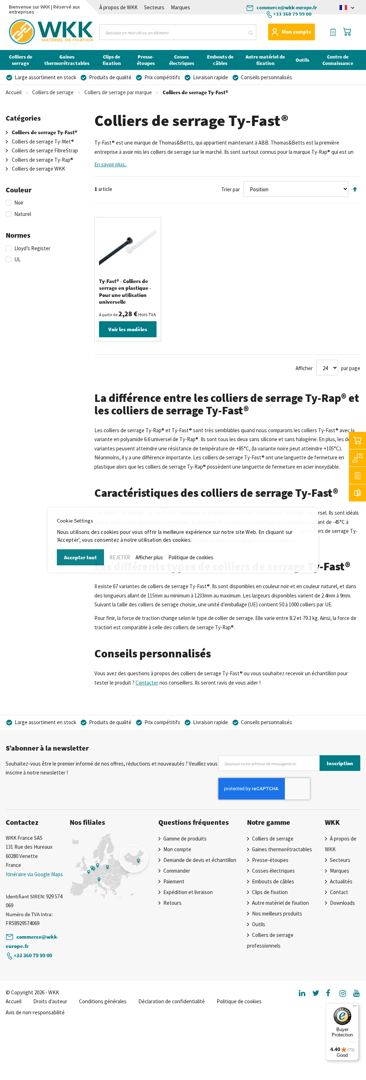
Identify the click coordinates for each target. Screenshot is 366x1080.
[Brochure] (357, 492)
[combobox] (177, 32)
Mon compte (296, 31)
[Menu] (354, 1007)
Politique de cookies (190, 557)
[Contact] (357, 457)
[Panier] (357, 440)
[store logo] (31, 31)
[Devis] (357, 475)
